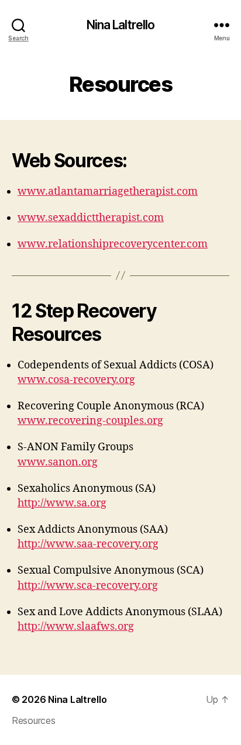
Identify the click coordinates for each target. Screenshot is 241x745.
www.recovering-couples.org (90, 420)
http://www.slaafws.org (76, 626)
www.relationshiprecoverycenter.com (113, 244)
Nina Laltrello (121, 25)
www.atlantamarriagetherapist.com (108, 191)
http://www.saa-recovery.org (88, 544)
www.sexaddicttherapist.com (91, 218)
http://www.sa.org (62, 503)
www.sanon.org (58, 462)
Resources (34, 720)
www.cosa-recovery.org (76, 380)
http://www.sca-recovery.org (88, 585)
